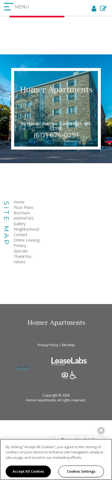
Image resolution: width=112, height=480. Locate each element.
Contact (20, 234)
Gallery (20, 223)
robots (19, 261)
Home (19, 202)
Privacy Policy (48, 345)
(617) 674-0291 (56, 135)
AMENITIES (24, 218)
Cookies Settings (81, 471)
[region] (56, 459)
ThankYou (22, 256)
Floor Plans (23, 207)
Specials (21, 250)
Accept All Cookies (28, 471)
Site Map (68, 345)
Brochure (22, 212)
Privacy (20, 245)
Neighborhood (26, 229)
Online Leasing (26, 240)
